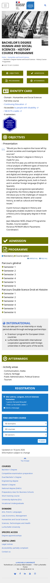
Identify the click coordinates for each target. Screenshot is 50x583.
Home (4, 57)
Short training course (10, 496)
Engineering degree (10, 481)
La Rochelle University (11, 527)
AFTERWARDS (39, 81)
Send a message (12, 408)
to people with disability (25, 107)
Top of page (25, 461)
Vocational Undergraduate (13, 503)
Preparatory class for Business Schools (18, 492)
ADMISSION (39, 73)
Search (42, 441)
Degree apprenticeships (12, 535)
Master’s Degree (8, 484)
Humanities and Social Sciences (18, 57)
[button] (45, 5)
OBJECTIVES (14, 73)
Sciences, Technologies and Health (16, 523)
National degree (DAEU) (11, 488)
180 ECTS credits (11, 111)
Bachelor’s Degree (9, 469)
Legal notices (7, 544)
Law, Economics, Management (14, 516)
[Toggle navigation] (5, 5)
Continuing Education (14, 104)
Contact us (6, 552)
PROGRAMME (14, 81)
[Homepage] (30, 5)
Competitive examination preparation (17, 473)
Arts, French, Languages (12, 512)
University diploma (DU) (11, 499)
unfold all (33, 258)
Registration (25, 388)
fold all (44, 258)
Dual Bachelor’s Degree (11, 477)
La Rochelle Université (25, 563)
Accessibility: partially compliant (15, 548)
